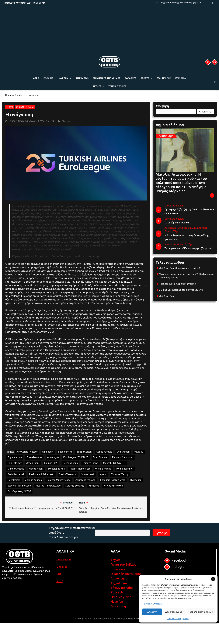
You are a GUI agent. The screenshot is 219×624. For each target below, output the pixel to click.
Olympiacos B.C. (124, 468)
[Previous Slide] (210, 2)
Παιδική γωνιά (121, 597)
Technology (164, 78)
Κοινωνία (180, 78)
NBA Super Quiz (166, 296)
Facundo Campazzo (122, 457)
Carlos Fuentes (104, 451)
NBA (58, 574)
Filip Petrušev (14, 463)
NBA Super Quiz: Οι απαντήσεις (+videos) (179, 268)
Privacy (186, 619)
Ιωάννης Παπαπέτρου (19, 485)
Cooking (48, 78)
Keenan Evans (70, 463)
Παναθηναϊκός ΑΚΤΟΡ (19, 491)
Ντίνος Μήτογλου (113, 485)
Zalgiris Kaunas (33, 480)
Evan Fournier (100, 457)
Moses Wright (36, 468)
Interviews (82, 78)
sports (103, 474)
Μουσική (181, 244)
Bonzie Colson (84, 451)
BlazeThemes (135, 618)
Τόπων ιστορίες (122, 588)
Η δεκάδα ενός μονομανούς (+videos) (178, 283)
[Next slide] (215, 2)
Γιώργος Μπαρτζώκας (58, 480)
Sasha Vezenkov (67, 474)
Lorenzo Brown (90, 463)
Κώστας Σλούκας (74, 485)
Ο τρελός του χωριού (126, 574)
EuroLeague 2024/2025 (75, 457)
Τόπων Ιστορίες (117, 86)
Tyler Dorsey (13, 480)
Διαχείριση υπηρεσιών (153, 604)
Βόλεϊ (59, 581)
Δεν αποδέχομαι (174, 611)
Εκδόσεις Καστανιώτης (112, 480)
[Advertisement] (109, 33)
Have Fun (63, 78)
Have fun (117, 601)
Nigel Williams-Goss (79, 468)
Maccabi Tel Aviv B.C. (114, 463)
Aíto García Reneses (27, 451)
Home (8, 95)
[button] (213, 579)
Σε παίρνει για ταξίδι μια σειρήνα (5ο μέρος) (188, 248)
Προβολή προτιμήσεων (200, 611)
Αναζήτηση (162, 106)
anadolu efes (65, 451)
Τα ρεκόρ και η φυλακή (177, 222)
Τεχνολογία (119, 583)
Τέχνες (97, 86)
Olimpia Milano (103, 468)
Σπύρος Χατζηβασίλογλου (22, 121)
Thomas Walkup (119, 474)
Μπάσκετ (94, 485)
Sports (145, 78)
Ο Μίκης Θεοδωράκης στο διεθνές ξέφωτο (178, 3)
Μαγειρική (118, 606)
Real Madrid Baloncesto (41, 474)
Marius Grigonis (15, 468)
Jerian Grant (32, 463)
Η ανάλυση (136, 480)
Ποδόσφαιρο (63, 559)
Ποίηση (168, 231)
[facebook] (208, 62)
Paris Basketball (15, 474)
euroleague (53, 457)
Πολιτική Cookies (174, 619)
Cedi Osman (123, 451)
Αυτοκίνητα (119, 578)
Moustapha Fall (56, 468)
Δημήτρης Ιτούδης (85, 480)
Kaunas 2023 (51, 463)
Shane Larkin (88, 474)
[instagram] (214, 62)
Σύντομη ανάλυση (25, 107)
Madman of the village (106, 78)
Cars (36, 78)
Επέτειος (202, 227)
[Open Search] (215, 82)
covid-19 (138, 451)
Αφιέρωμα (166, 136)
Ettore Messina (34, 457)
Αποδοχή (152, 611)
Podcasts (130, 78)
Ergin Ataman (14, 457)
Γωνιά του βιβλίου (186, 227)
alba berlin (47, 451)
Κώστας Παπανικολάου (48, 485)
